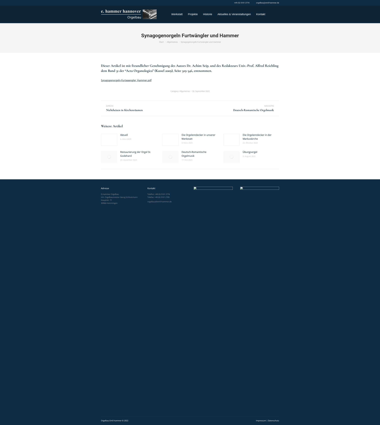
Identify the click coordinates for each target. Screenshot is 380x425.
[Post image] (109, 140)
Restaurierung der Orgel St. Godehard (135, 154)
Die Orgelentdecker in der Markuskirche (257, 136)
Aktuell (124, 135)
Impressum (261, 420)
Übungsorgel (250, 152)
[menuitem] (177, 14)
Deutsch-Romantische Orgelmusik (194, 154)
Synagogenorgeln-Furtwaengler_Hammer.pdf (126, 80)
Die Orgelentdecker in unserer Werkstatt (198, 136)
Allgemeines (184, 91)
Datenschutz (273, 420)
